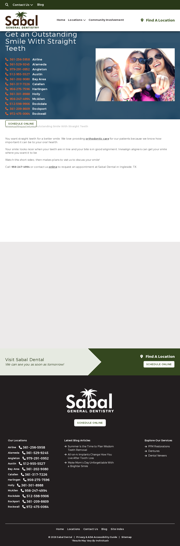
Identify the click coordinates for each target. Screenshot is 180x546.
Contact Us (21, 5)
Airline (37, 59)
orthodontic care (97, 138)
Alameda (39, 64)
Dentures (153, 451)
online (53, 167)
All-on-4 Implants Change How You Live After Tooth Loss (87, 330)
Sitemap (126, 537)
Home (61, 20)
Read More (12, 337)
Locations (75, 20)
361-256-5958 (20, 59)
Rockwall (39, 114)
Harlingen (39, 89)
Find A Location (160, 20)
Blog (40, 5)
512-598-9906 (20, 104)
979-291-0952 (20, 69)
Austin (37, 74)
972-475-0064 (20, 114)
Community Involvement (106, 20)
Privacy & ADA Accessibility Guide (96, 537)
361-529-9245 (20, 64)
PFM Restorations (159, 446)
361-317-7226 (20, 84)
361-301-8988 (20, 94)
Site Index (117, 529)
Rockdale (39, 104)
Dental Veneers (157, 455)
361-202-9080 (20, 79)
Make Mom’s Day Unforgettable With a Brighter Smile (148, 330)
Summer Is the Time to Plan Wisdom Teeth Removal (31, 330)
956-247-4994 (20, 99)
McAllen (38, 99)
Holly (36, 94)
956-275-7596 (20, 89)
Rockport (39, 109)
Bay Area (39, 79)
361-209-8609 (20, 109)
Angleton (39, 69)
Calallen (38, 84)
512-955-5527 (20, 74)
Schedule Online (21, 123)
